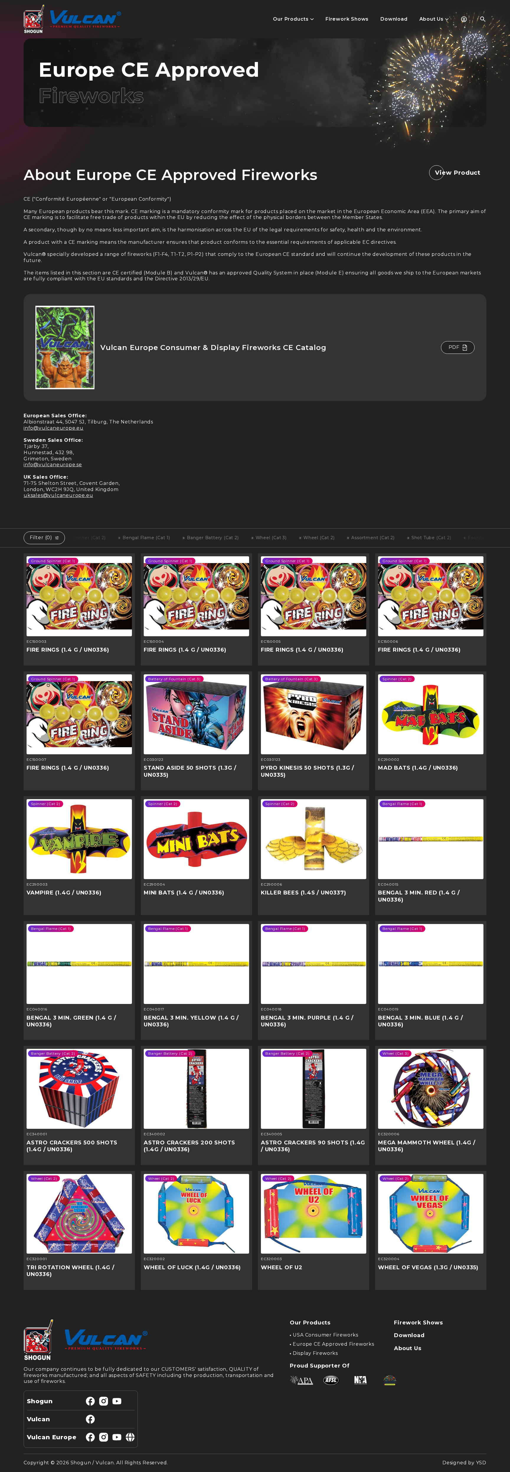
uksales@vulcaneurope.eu (58, 495)
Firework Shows (418, 1322)
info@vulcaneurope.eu (54, 428)
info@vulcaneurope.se (53, 464)
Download (409, 1335)
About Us (407, 1348)
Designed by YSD (464, 1463)
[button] (293, 19)
